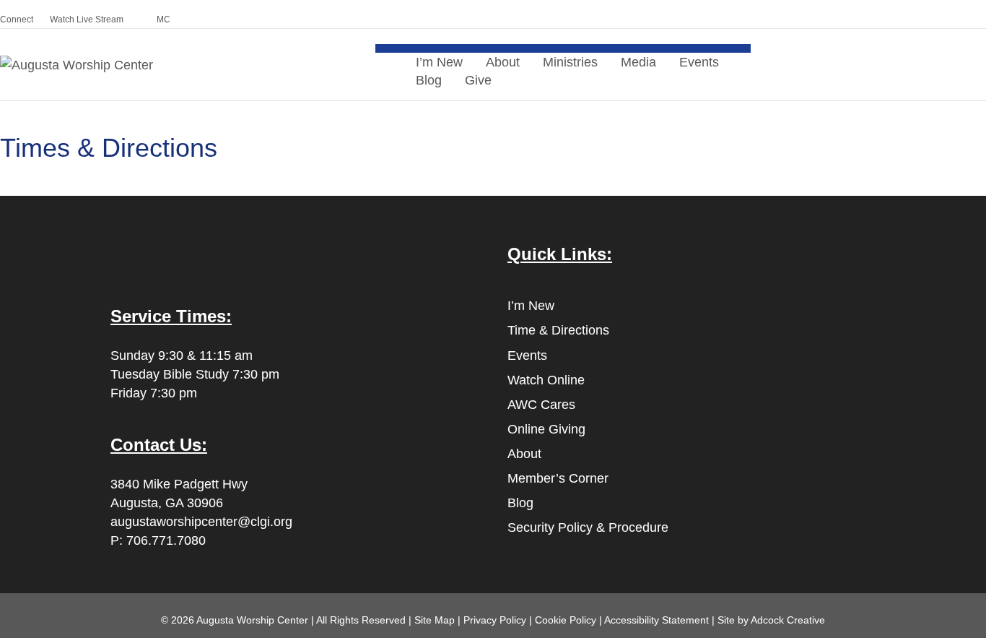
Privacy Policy (494, 620)
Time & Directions (558, 330)
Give (478, 80)
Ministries (570, 62)
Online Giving (546, 429)
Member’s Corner (557, 478)
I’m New (530, 305)
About (524, 454)
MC (163, 19)
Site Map (434, 620)
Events (699, 62)
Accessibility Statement (656, 620)
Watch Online (546, 380)
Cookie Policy (565, 620)
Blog (429, 80)
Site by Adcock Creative (770, 620)
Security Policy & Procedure (587, 527)
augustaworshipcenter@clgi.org (201, 521)
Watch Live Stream (86, 19)
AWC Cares (541, 404)
